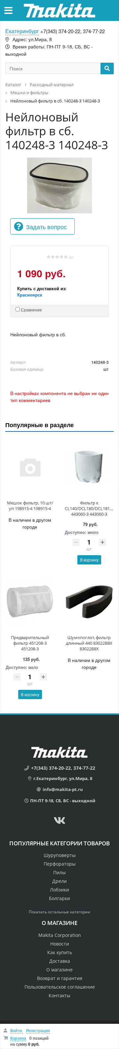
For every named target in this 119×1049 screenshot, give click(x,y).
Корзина (18, 1038)
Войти (16, 1030)
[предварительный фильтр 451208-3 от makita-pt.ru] (30, 601)
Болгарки (59, 898)
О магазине (59, 969)
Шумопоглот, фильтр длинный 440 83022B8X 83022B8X (89, 643)
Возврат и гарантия (59, 978)
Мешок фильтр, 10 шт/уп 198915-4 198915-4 (30, 505)
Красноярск (29, 295)
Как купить (59, 952)
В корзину (89, 559)
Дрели (59, 881)
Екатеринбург (22, 31)
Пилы (59, 872)
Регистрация (38, 1030)
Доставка (59, 961)
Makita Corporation (59, 935)
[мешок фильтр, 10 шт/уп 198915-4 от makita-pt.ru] (30, 467)
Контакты (59, 995)
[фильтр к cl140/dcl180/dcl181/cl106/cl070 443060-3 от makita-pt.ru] (89, 467)
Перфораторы (60, 864)
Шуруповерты (60, 855)
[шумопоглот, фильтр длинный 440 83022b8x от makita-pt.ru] (89, 601)
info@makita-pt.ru (63, 789)
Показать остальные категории (59, 912)
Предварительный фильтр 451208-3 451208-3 (30, 643)
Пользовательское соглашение (59, 987)
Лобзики (59, 889)
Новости (59, 944)
